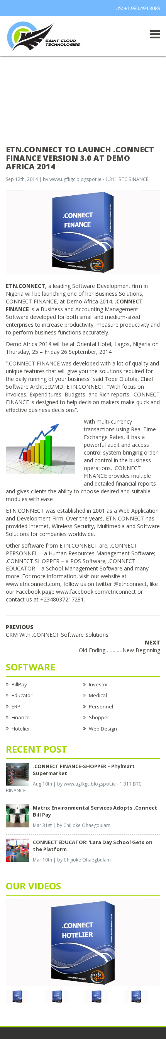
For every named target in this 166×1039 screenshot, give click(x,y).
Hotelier (21, 728)
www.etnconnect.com (33, 584)
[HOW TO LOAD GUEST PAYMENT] (136, 995)
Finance (21, 717)
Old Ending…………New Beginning (119, 646)
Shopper (99, 717)
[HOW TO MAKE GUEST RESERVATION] (83, 942)
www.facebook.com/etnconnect (96, 591)
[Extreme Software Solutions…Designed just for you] (44, 35)
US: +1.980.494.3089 (137, 8)
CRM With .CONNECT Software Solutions (57, 630)
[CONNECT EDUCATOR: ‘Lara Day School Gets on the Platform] (17, 849)
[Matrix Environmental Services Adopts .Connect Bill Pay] (17, 815)
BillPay (19, 684)
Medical (98, 695)
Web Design (103, 728)
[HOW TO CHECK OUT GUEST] (17, 995)
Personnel (101, 706)
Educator (22, 695)
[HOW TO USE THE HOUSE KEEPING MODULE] (57, 995)
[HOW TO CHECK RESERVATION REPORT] (96, 995)
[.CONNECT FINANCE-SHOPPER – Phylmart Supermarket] (17, 773)
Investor (98, 684)
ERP (16, 706)
